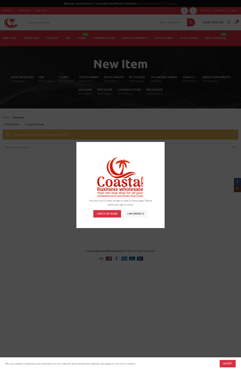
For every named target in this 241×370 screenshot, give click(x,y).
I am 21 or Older (107, 213)
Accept (227, 363)
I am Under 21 (135, 213)
